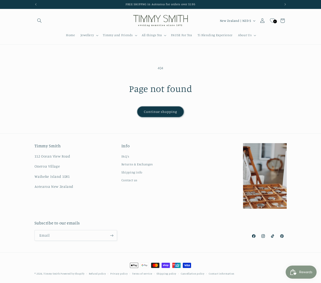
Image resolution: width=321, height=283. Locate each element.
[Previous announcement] (36, 4)
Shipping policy (166, 273)
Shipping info (131, 172)
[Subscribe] (112, 235)
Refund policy (97, 273)
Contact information (221, 273)
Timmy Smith (51, 273)
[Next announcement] (285, 4)
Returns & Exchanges (137, 164)
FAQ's (125, 156)
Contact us (129, 180)
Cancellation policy (192, 273)
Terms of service (142, 273)
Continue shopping (160, 112)
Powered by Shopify (72, 273)
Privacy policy (119, 273)
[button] (40, 21)
